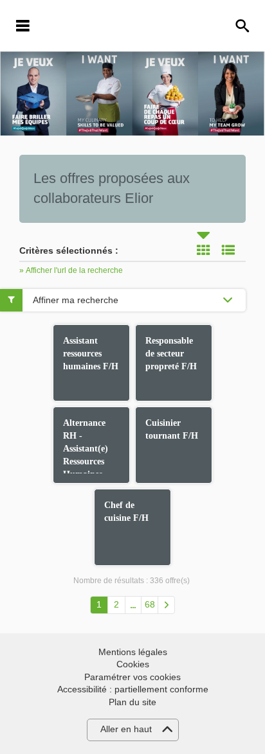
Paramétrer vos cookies (132, 677)
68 (150, 604)
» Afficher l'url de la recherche (71, 270)
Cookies (132, 664)
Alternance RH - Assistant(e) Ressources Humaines (85, 448)
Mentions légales (132, 652)
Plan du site (132, 702)
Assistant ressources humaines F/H (90, 353)
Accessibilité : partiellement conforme (132, 689)
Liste (228, 250)
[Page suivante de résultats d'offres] (166, 605)
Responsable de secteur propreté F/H (171, 353)
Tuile (203, 250)
